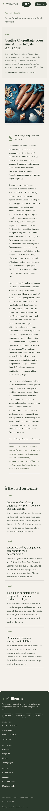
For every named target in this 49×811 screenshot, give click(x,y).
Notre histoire (7, 773)
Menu (26, 4)
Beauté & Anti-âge (9, 726)
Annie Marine (12, 72)
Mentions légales (8, 786)
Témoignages (7, 762)
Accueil (8, 13)
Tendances (6, 739)
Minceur (5, 758)
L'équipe (5, 777)
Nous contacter (8, 782)
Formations (6, 749)
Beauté (17, 13)
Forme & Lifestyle (9, 735)
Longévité (6, 754)
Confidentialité (8, 802)
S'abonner (40, 4)
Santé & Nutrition (9, 730)
